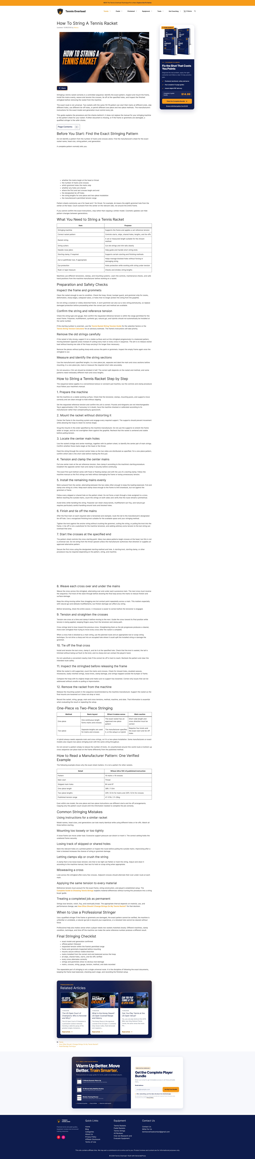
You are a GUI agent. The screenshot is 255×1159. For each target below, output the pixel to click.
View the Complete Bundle (176, 101)
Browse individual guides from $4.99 (177, 106)
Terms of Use (90, 1142)
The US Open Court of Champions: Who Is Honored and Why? (74, 1015)
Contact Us (146, 1127)
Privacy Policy (150, 1097)
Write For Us (147, 1129)
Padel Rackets (119, 1128)
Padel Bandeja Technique (67, 1046)
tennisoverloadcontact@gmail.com (156, 1132)
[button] (195, 11)
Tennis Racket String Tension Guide (106, 326)
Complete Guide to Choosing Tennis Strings (75, 891)
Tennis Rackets (120, 1126)
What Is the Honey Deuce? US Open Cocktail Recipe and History (103, 1015)
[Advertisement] (104, 164)
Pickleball (131, 11)
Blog (87, 1129)
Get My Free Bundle (171, 1089)
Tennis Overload (75, 11)
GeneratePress (140, 1156)
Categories (89, 1132)
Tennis (106, 11)
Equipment (146, 11)
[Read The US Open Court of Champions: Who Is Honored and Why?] (74, 1000)
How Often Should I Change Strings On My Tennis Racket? (102, 906)
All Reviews (118, 1133)
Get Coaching (174, 11)
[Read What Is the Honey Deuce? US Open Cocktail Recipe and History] (104, 1000)
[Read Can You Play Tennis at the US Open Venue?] (134, 1000)
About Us (89, 1134)
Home (87, 1127)
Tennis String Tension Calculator (70, 329)
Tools (159, 11)
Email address (139, 1085)
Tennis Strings (119, 1131)
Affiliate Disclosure (92, 1139)
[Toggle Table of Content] (75, 127)
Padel (118, 11)
